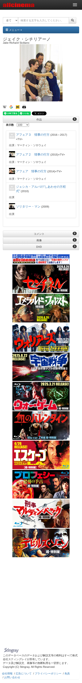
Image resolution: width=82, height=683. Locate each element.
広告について (24, 673)
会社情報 (7, 673)
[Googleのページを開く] (11, 106)
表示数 (10, 124)
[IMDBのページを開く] (17, 106)
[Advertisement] (41, 603)
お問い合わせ (12, 677)
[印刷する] (24, 106)
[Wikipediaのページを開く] (4, 106)
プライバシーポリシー (48, 673)
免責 (67, 673)
